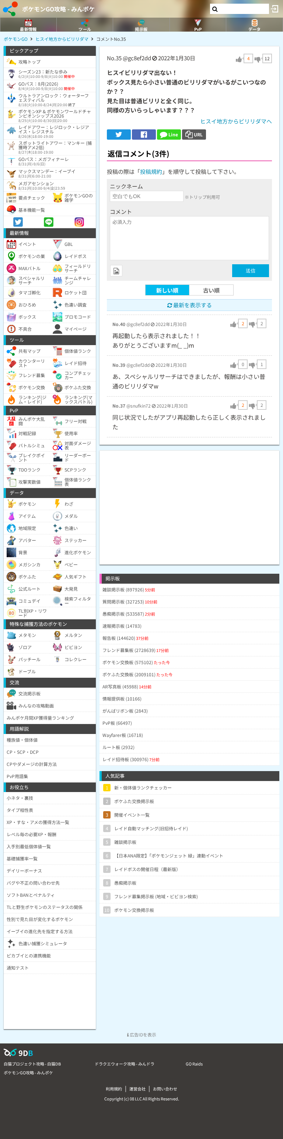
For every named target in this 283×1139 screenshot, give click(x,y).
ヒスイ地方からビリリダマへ (236, 121)
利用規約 (114, 1089)
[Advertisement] (189, 502)
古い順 (211, 290)
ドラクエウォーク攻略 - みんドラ (124, 1064)
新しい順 (167, 290)
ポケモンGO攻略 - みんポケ (58, 8)
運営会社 (137, 1089)
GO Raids (194, 1064)
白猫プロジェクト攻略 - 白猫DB (32, 1064)
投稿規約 (151, 171)
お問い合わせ (165, 1089)
